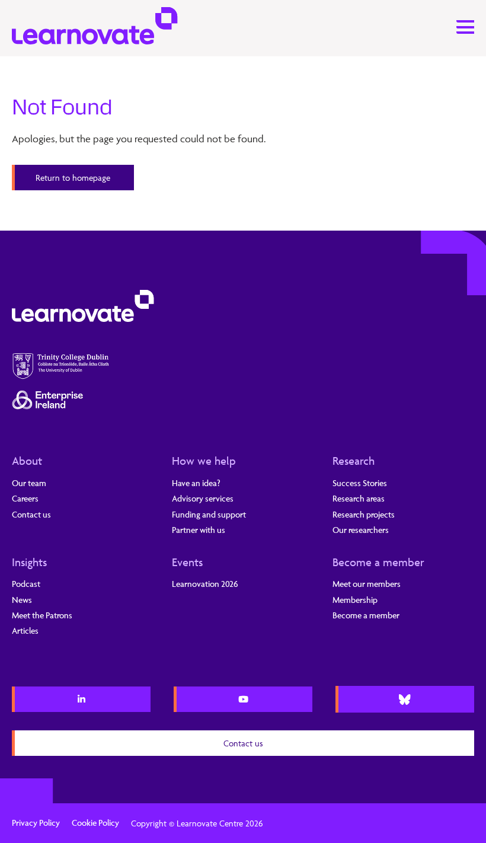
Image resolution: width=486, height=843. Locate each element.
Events (187, 562)
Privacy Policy (36, 822)
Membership (355, 600)
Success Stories (359, 483)
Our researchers (360, 530)
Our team (29, 483)
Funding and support (209, 514)
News (22, 600)
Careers (25, 498)
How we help (204, 461)
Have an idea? (196, 483)
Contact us (31, 514)
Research (353, 461)
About (27, 461)
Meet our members (366, 584)
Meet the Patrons (42, 615)
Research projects (363, 514)
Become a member (378, 562)
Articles (25, 630)
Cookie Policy (95, 822)
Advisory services (203, 498)
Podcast (26, 584)
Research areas (358, 498)
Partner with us (198, 530)
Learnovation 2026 (205, 584)
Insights (29, 562)
